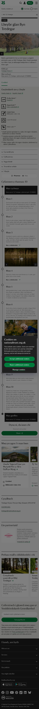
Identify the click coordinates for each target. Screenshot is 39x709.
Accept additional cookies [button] (19, 359)
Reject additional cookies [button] (19, 365)
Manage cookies (19, 370)
